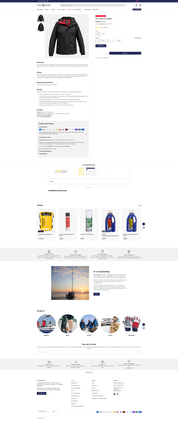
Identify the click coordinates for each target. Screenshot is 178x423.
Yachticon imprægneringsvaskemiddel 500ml (110, 235)
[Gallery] (63, 36)
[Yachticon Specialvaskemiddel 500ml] (131, 221)
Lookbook (73, 403)
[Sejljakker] (46, 323)
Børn (59, 9)
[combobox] (92, 5)
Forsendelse (102, 23)
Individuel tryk (74, 383)
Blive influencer (74, 401)
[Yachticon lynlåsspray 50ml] (89, 221)
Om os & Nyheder (77, 9)
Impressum (94, 385)
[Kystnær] (110, 323)
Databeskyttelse (95, 390)
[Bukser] (67, 323)
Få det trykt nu (40, 9)
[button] (138, 1)
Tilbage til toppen (89, 372)
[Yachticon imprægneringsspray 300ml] (67, 221)
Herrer (46, 9)
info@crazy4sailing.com (119, 383)
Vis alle (139, 205)
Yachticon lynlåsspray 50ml (87, 234)
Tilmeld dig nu (41, 393)
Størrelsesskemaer (75, 385)
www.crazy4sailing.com (47, 115)
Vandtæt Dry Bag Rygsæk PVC (45, 234)
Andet (63, 9)
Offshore (89, 335)
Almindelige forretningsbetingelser (99, 398)
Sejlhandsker (131, 335)
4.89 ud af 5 (65, 170)
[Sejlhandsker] (131, 323)
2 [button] (88, 187)
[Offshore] (89, 323)
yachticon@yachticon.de (45, 116)
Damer (53, 9)
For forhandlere (87, 9)
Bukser (67, 335)
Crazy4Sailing (42, 417)
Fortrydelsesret (95, 393)
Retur (93, 383)
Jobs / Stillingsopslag (75, 388)
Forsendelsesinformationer (98, 395)
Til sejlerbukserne (100, 45)
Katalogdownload (75, 395)
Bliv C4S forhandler (75, 393)
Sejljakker (46, 335)
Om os (96, 294)
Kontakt (93, 388)
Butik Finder (95, 9)
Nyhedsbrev (73, 398)
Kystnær (110, 335)
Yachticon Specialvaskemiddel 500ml (130, 235)
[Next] (87, 36)
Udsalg (69, 9)
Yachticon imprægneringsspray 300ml (66, 235)
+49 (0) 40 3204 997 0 (118, 385)
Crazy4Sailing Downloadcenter (78, 406)
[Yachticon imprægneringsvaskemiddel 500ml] (110, 221)
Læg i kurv (125, 53)
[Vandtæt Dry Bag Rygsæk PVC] (46, 221)
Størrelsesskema (138, 37)
